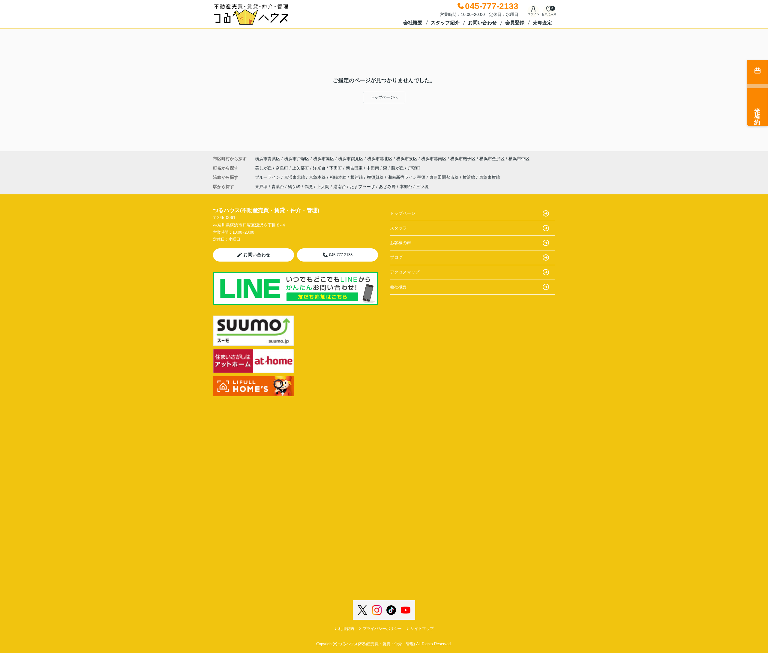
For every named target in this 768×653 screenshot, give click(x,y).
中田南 (373, 168)
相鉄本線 (339, 177)
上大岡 (323, 186)
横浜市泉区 (406, 158)
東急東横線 (489, 177)
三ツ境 (422, 186)
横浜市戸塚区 (296, 158)
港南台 (339, 186)
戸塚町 (414, 168)
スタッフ (398, 228)
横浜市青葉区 (267, 158)
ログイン (533, 14)
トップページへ (384, 97)
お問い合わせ (482, 22)
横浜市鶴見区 (350, 158)
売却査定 (542, 22)
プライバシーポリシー (382, 628)
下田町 (336, 168)
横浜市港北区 (379, 158)
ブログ (396, 257)
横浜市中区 (519, 158)
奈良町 (283, 168)
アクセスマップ (404, 272)
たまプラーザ (362, 186)
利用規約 (346, 628)
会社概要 (412, 22)
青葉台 (278, 186)
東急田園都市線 (444, 177)
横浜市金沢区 (492, 158)
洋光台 (320, 168)
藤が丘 (398, 168)
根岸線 (357, 177)
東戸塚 (261, 186)
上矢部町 (301, 168)
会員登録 (514, 22)
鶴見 (308, 186)
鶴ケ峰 (294, 186)
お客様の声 (400, 242)
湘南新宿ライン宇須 (407, 177)
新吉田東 (355, 168)
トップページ (402, 213)
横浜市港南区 (433, 158)
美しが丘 (264, 168)
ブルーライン (268, 177)
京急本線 (318, 177)
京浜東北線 (295, 177)
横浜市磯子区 (463, 158)
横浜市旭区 (323, 158)
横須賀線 (376, 177)
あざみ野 (387, 186)
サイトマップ (422, 628)
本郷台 (406, 186)
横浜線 (469, 177)
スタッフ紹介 (445, 22)
